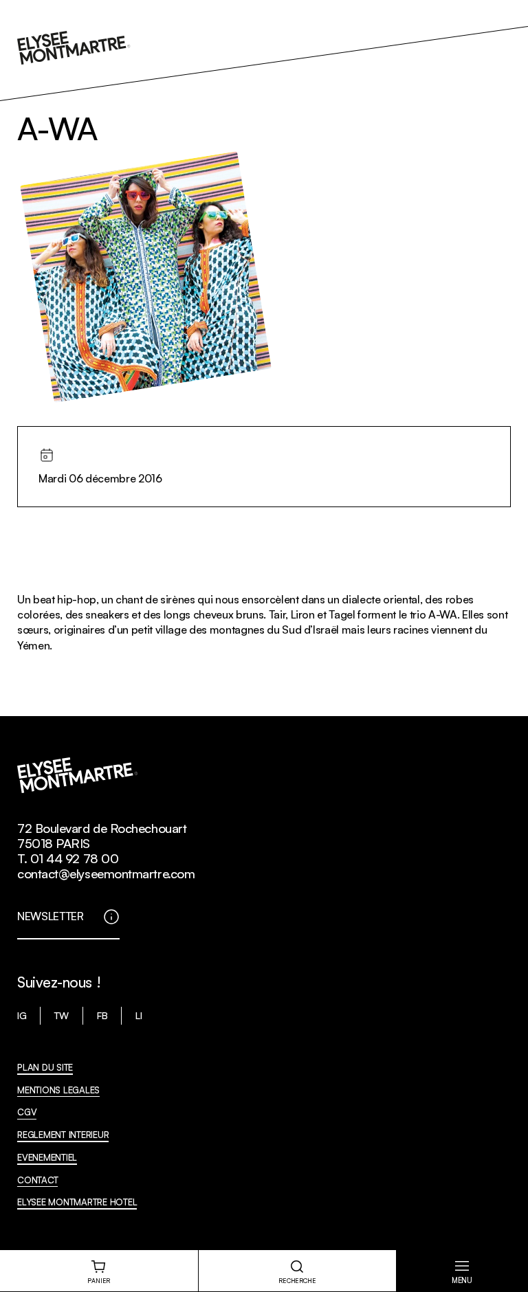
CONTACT (37, 1179)
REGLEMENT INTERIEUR (63, 1134)
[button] (462, 1270)
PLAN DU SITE (45, 1067)
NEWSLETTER (50, 916)
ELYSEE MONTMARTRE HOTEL (77, 1201)
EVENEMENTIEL (47, 1157)
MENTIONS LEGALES (58, 1089)
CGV (26, 1111)
